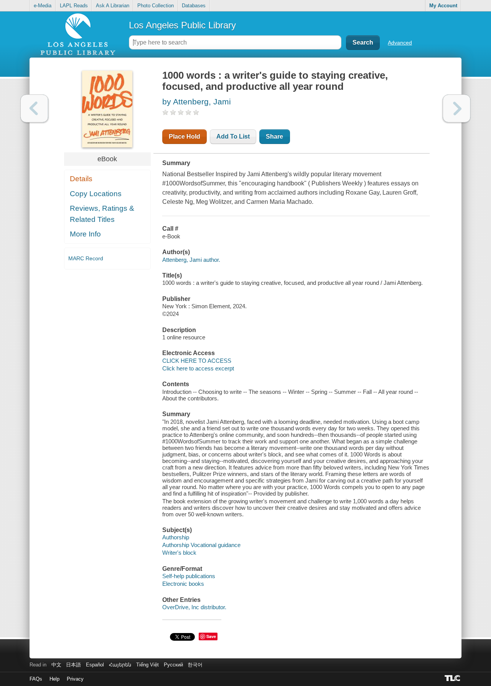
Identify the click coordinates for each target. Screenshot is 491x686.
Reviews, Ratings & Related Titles (102, 213)
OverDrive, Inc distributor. (194, 607)
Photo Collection (155, 5)
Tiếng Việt (147, 665)
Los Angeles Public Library (182, 25)
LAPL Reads (74, 5)
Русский (173, 665)
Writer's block (179, 552)
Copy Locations (96, 194)
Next (457, 108)
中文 (56, 665)
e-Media (42, 5)
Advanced (400, 43)
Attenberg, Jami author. (191, 259)
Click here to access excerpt (198, 368)
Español (95, 665)
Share (274, 136)
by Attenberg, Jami (196, 101)
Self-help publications (188, 576)
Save (211, 636)
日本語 (73, 665)
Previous (34, 108)
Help (54, 679)
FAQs (36, 679)
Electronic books (183, 583)
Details (81, 179)
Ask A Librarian (112, 5)
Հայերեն (120, 665)
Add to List (233, 136)
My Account (443, 5)
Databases (194, 5)
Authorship (175, 537)
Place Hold (184, 136)
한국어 (195, 665)
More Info (85, 234)
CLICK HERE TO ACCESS (196, 360)
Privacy (75, 679)
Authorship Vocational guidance (201, 545)
